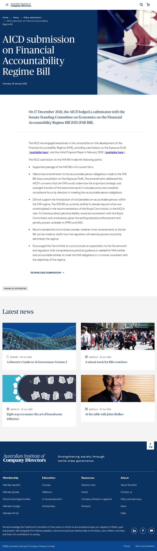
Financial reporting (15, 288)
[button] (48, 272)
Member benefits (11, 485)
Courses (46, 485)
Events (84, 492)
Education (48, 477)
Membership (10, 477)
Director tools (88, 485)
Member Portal (10, 513)
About (125, 477)
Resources (87, 477)
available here (39, 152)
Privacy (127, 546)
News (123, 506)
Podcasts (86, 506)
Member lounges (11, 506)
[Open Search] (141, 5)
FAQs (123, 513)
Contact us (126, 492)
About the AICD (129, 485)
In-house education (52, 499)
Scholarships (48, 506)
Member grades (11, 492)
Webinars (47, 492)
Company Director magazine (96, 499)
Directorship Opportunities (17, 499)
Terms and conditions (145, 546)
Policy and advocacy (131, 499)
